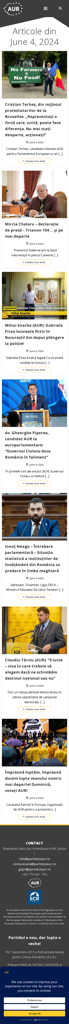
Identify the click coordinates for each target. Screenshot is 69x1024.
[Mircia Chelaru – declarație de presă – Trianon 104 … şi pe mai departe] (34, 194)
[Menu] (45, 8)
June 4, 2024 (36, 142)
